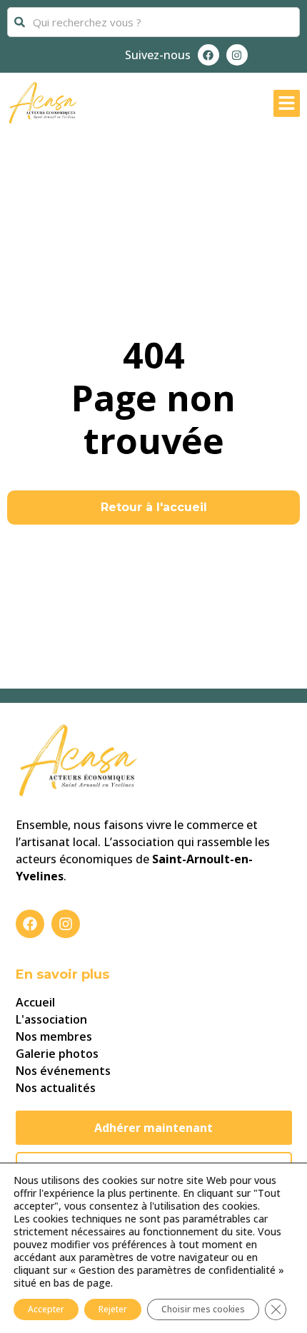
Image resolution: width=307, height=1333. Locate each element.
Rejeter (113, 1309)
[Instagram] (237, 55)
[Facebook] (208, 55)
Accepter (46, 1309)
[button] (287, 103)
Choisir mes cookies (203, 1309)
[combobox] (153, 22)
